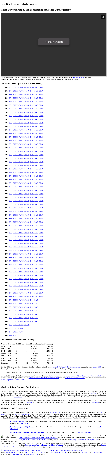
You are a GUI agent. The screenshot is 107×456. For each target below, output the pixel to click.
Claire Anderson (97, 452)
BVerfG (20, 87)
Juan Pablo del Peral (32, 454)
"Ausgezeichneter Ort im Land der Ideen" (32, 439)
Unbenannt (84, 452)
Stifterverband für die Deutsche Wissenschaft (44, 378)
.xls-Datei (94, 393)
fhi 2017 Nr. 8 (23, 423)
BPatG (41, 87)
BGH (15, 87)
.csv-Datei (95, 402)
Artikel (100, 412)
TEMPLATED (53, 452)
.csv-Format (18, 397)
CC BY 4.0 (29, 452)
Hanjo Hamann (11, 452)
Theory (42, 452)
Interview (4, 414)
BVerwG (26, 87)
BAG (36, 87)
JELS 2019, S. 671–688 (83, 432)
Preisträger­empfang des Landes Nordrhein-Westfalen (44, 445)
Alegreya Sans (17, 454)
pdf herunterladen (78, 77)
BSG (32, 87)
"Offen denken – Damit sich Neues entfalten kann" (38, 438)
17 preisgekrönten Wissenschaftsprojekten (84, 439)
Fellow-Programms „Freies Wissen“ (12, 380)
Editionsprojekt (75, 376)
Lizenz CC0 (97, 367)
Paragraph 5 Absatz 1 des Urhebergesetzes (66, 367)
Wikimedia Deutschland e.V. (75, 378)
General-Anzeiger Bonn (22, 414)
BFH (10, 87)
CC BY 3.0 (63, 452)
